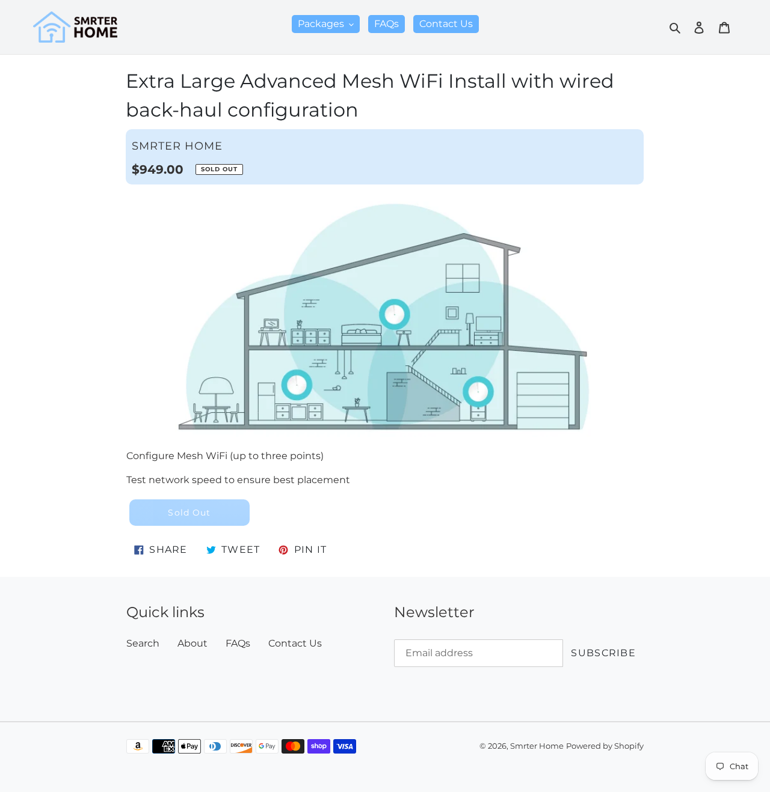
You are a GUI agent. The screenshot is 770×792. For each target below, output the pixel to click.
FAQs (238, 643)
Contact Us (295, 643)
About (192, 643)
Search (142, 643)
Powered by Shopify (605, 746)
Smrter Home (537, 746)
